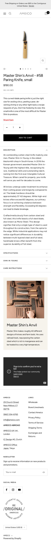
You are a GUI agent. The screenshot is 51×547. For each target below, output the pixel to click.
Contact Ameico (35, 412)
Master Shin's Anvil (18, 75)
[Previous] (4, 69)
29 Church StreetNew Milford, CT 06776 (11, 405)
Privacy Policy (34, 417)
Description (9, 150)
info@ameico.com (11, 420)
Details (31, 6)
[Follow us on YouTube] (19, 490)
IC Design (7, 439)
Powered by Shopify (12, 538)
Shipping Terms (35, 428)
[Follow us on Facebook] (6, 490)
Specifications (10, 253)
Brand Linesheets (36, 407)
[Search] (10, 13)
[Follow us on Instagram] (13, 490)
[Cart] (46, 13)
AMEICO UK (8, 430)
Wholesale (33, 402)
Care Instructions (12, 268)
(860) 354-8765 (10, 414)
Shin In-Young (10, 261)
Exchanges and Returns (35, 435)
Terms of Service (35, 423)
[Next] (46, 69)
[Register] (43, 472)
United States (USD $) (13, 527)
